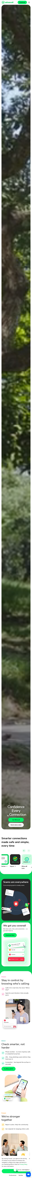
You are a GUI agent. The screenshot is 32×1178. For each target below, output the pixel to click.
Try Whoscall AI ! (8, 1069)
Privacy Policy (23, 1164)
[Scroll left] (24, 850)
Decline (21, 1175)
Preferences (12, 1175)
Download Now (10, 935)
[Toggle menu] (29, 2)
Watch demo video (16, 825)
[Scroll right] (29, 850)
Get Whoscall (16, 820)
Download (22, 2)
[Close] (29, 1158)
